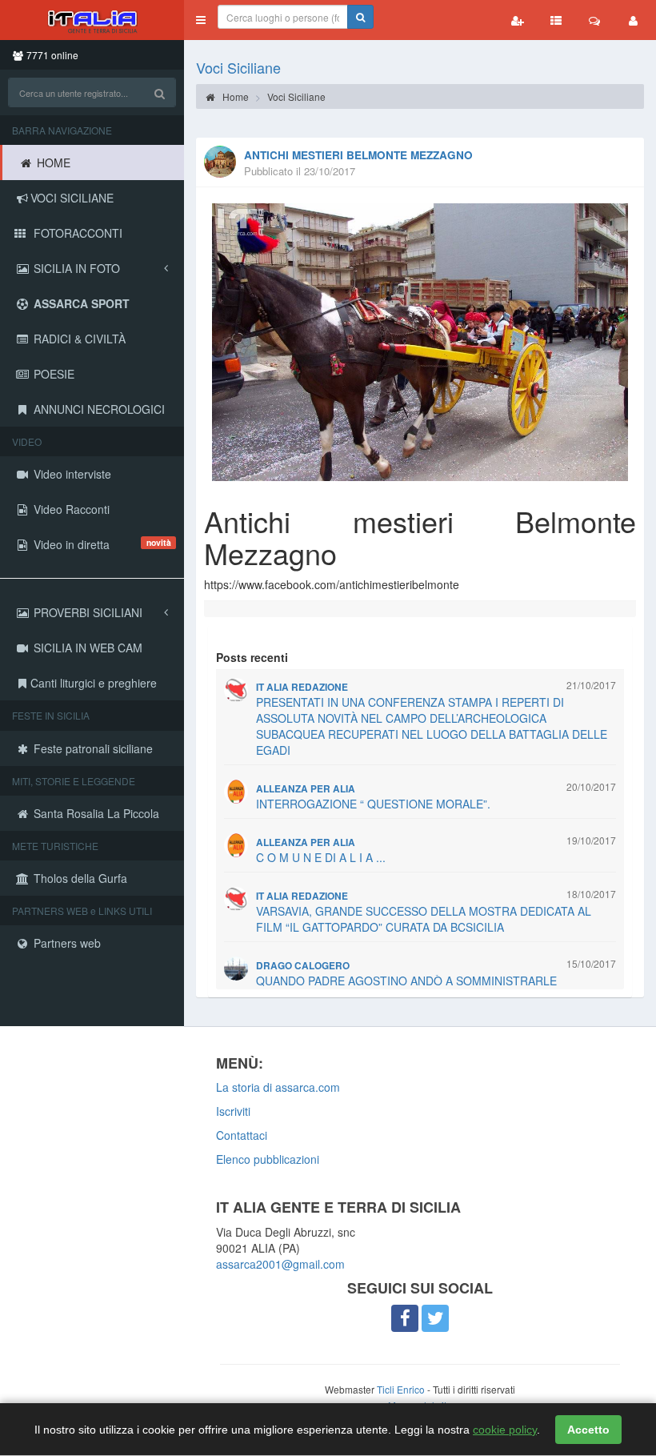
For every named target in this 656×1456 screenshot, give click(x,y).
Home (234, 96)
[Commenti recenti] (594, 20)
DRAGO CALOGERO (303, 966)
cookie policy (505, 1429)
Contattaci (241, 1135)
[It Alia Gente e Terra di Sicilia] (92, 20)
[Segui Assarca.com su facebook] (404, 1318)
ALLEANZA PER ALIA (305, 789)
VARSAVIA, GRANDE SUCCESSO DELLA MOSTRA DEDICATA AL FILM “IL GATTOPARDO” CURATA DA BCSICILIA (423, 919)
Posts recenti (252, 657)
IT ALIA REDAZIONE (302, 687)
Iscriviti (233, 1111)
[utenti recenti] (517, 20)
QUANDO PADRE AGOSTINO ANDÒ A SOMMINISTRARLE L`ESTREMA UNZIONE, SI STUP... (406, 989)
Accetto (588, 1429)
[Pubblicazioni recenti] (556, 20)
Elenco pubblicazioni (267, 1159)
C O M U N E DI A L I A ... (321, 857)
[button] (201, 20)
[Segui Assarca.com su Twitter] (435, 1318)
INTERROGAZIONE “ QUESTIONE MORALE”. (373, 804)
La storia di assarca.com (278, 1087)
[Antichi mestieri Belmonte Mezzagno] (420, 342)
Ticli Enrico (401, 1389)
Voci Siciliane (238, 67)
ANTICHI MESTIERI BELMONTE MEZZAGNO (358, 154)
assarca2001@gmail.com (280, 1264)
